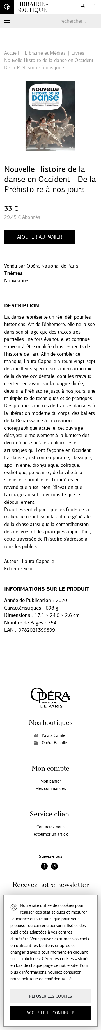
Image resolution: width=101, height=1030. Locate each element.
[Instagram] (54, 866)
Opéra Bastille (54, 742)
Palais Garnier (54, 735)
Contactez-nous (50, 826)
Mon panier (50, 781)
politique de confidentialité (47, 978)
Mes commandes (50, 788)
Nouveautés (16, 280)
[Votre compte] (83, 7)
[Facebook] (44, 866)
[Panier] (94, 7)
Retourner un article (50, 834)
